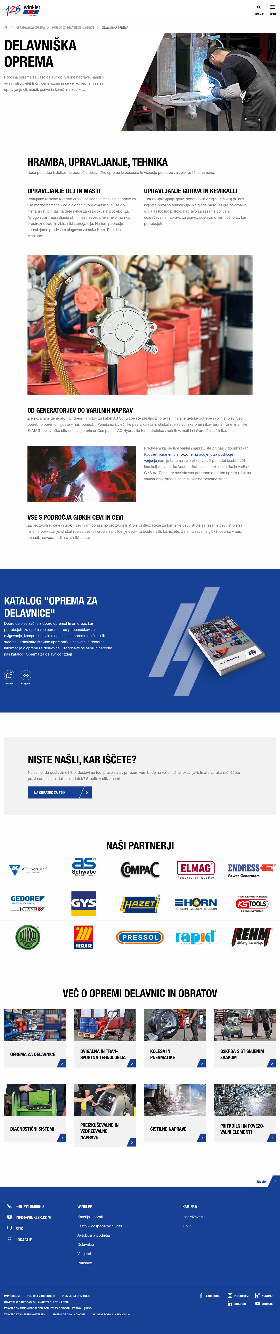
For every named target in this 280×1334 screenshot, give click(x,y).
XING (186, 1226)
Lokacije (24, 1239)
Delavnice (85, 1245)
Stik (19, 1228)
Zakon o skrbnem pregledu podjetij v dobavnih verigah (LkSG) (48, 1308)
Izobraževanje (194, 1217)
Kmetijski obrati (90, 1217)
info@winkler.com (33, 1217)
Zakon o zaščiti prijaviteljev (24, 1314)
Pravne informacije (76, 1296)
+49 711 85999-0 (30, 1206)
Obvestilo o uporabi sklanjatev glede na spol (36, 1302)
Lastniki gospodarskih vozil (99, 1226)
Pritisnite (84, 1263)
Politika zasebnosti (41, 1296)
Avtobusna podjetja (93, 1236)
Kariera (189, 1206)
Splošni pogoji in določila (111, 1314)
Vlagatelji (84, 1254)
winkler (85, 1206)
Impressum (12, 1296)
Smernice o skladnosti (68, 1314)
